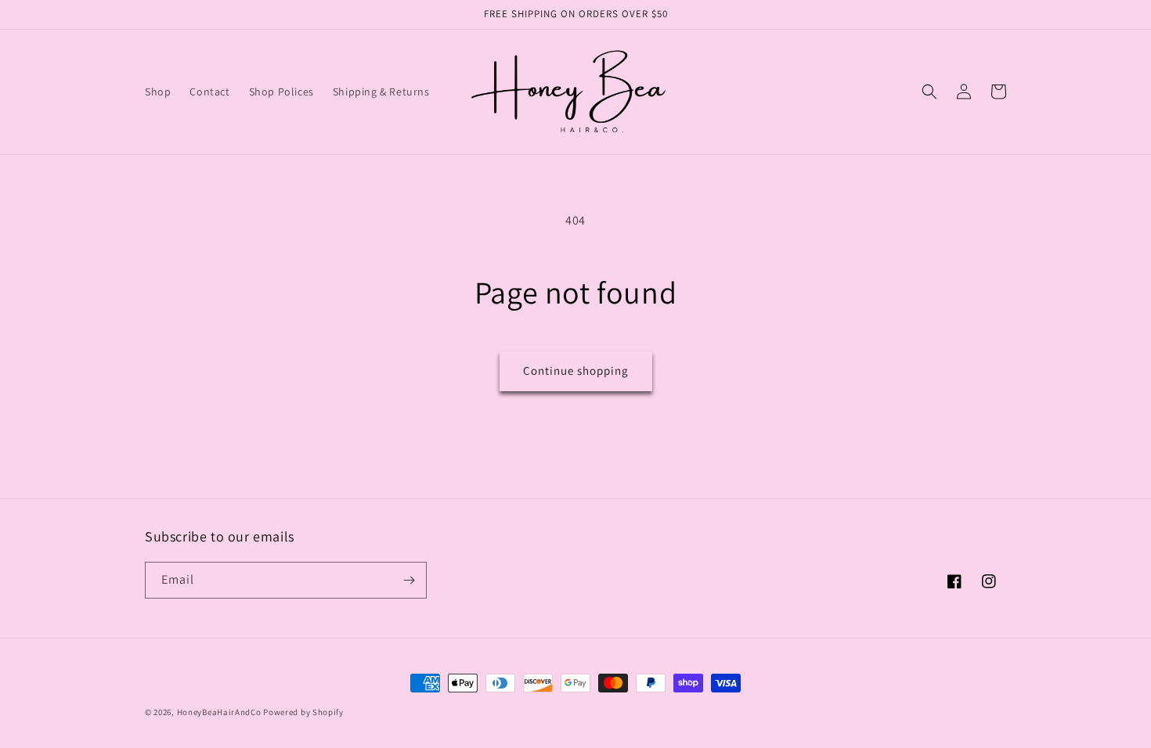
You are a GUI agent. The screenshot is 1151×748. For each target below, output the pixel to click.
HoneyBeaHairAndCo (219, 712)
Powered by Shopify (303, 712)
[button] (929, 91)
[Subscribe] (408, 580)
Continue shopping (576, 370)
